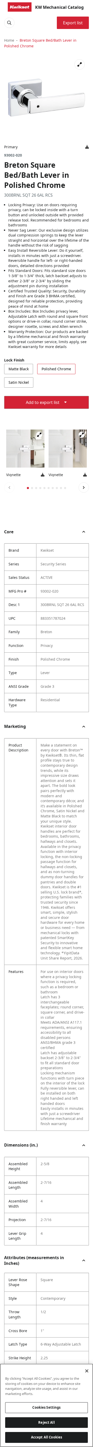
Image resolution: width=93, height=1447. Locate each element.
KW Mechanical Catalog (59, 7)
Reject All (46, 1422)
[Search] (9, 23)
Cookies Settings (46, 1407)
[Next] (84, 487)
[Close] (86, 1371)
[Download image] (87, 147)
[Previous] (9, 487)
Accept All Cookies (46, 1437)
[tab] (28, 488)
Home (9, 40)
